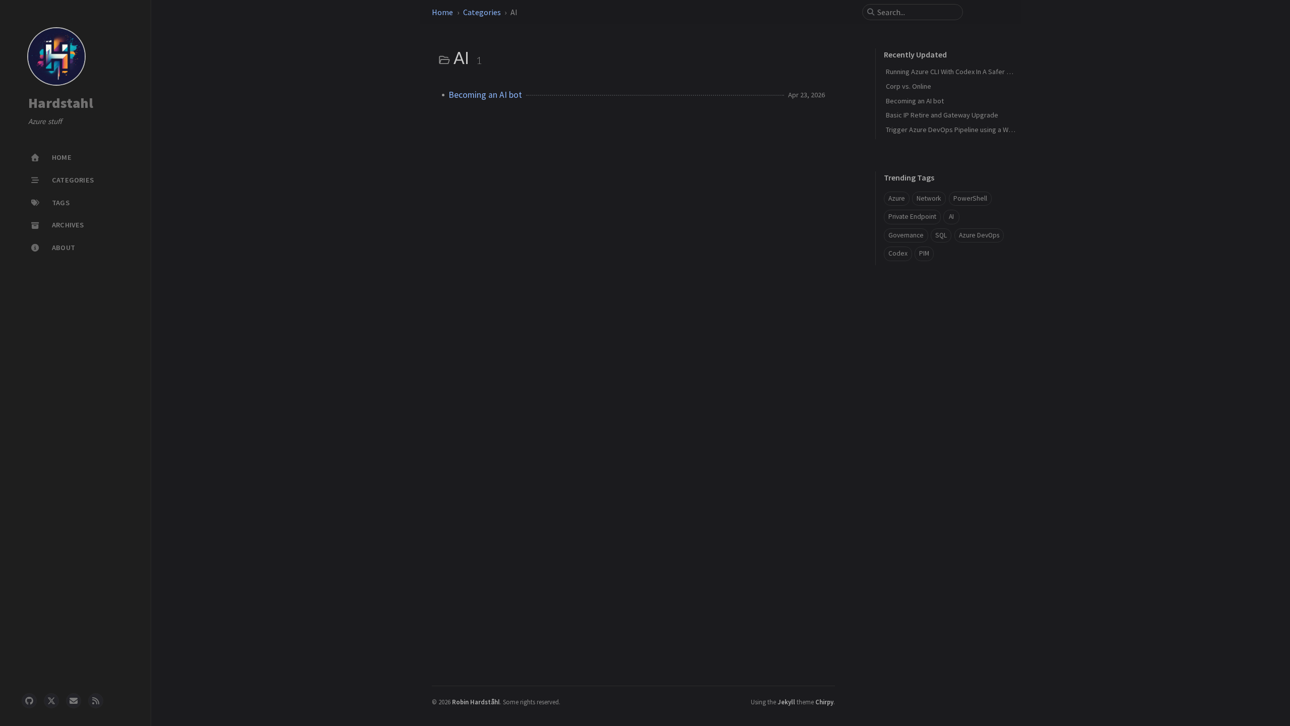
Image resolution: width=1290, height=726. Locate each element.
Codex (898, 253)
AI (951, 216)
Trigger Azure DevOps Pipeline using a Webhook (958, 129)
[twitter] (51, 701)
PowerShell (970, 198)
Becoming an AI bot (485, 94)
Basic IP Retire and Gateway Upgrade (942, 114)
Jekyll (786, 702)
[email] (74, 701)
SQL (941, 235)
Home (442, 12)
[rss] (96, 701)
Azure (896, 198)
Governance (906, 235)
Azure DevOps (979, 235)
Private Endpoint (912, 216)
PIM (924, 253)
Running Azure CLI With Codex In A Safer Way (952, 71)
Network (929, 198)
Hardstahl (60, 103)
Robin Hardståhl (476, 702)
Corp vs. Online (908, 86)
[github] (29, 701)
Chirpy (824, 702)
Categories (482, 12)
